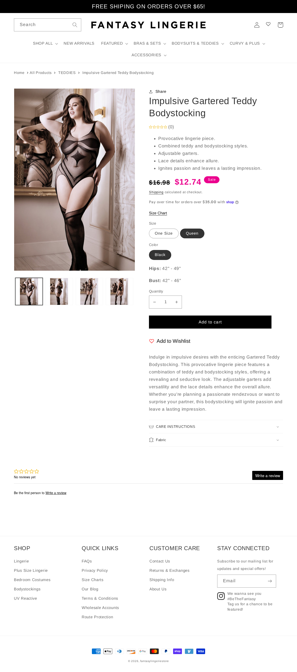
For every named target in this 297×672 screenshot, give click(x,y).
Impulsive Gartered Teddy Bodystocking (118, 73)
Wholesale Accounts (100, 607)
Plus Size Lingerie (31, 570)
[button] (44, 44)
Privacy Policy (95, 570)
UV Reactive (25, 598)
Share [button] (160, 91)
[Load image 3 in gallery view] (89, 291)
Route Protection (97, 617)
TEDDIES (67, 73)
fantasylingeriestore (154, 661)
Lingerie (21, 561)
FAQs (87, 561)
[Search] (75, 25)
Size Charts (92, 580)
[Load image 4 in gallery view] (119, 291)
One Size (164, 233)
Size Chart (158, 213)
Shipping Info (161, 580)
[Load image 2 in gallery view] (59, 291)
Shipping (156, 192)
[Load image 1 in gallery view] (29, 291)
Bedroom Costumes (32, 580)
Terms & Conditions (100, 598)
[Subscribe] (270, 581)
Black (160, 255)
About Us (158, 589)
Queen (192, 233)
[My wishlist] (268, 24)
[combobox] (47, 25)
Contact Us (159, 561)
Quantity (156, 291)
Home (19, 73)
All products (41, 73)
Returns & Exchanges (169, 570)
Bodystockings (27, 589)
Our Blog (90, 589)
